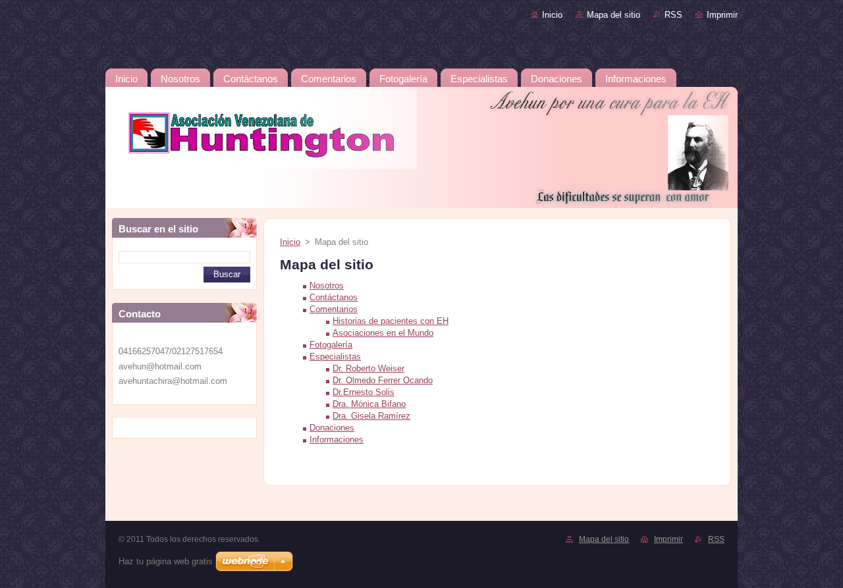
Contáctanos (334, 297)
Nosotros (327, 285)
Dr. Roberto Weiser (368, 368)
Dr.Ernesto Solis (363, 392)
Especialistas (335, 356)
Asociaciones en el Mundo (383, 333)
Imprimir (722, 15)
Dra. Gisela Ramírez (371, 416)
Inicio (552, 15)
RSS (673, 15)
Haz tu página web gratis (166, 561)
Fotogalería (331, 345)
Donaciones (332, 428)
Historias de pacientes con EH (391, 321)
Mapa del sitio (613, 15)
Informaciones (337, 439)
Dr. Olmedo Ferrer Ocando (383, 380)
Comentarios (334, 309)
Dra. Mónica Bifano (369, 404)
